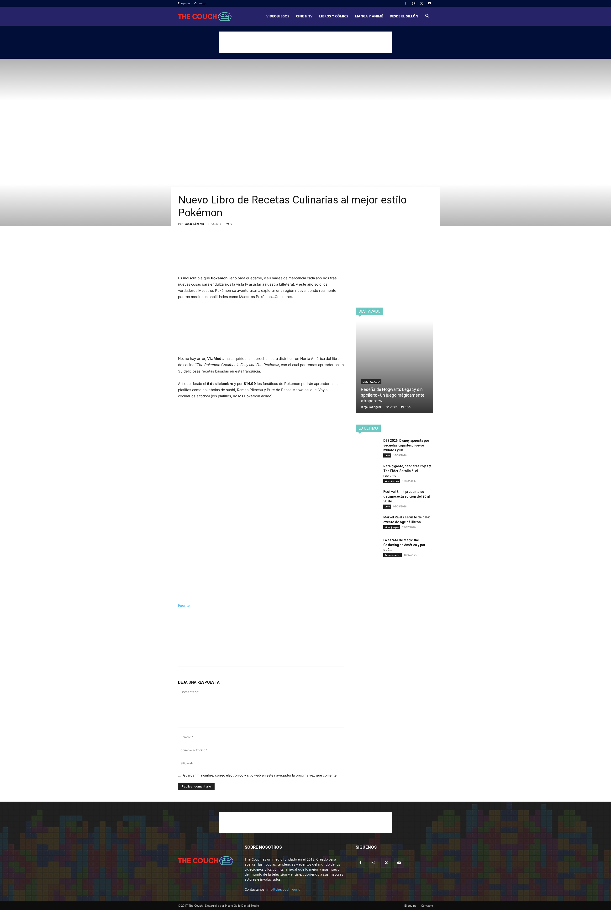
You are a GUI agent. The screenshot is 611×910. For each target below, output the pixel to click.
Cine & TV (304, 16)
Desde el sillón (404, 16)
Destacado (371, 381)
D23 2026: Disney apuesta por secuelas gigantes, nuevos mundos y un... (406, 445)
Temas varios (392, 555)
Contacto (199, 3)
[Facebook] (405, 3)
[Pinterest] (205, 242)
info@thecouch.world (283, 889)
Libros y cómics (333, 16)
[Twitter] (421, 3)
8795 (408, 407)
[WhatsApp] (216, 242)
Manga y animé (369, 16)
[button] (427, 16)
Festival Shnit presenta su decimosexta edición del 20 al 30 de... (406, 496)
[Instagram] (413, 3)
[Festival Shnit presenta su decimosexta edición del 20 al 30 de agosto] (367, 497)
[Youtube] (429, 3)
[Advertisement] (305, 42)
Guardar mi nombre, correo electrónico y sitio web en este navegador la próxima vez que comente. (260, 775)
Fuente (184, 605)
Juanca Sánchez (194, 223)
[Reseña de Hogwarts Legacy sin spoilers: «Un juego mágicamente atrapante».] (394, 367)
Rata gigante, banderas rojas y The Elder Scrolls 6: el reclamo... (407, 471)
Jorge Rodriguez (371, 407)
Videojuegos (277, 16)
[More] (227, 242)
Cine (387, 455)
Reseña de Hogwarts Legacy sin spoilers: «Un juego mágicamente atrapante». (392, 395)
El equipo (184, 3)
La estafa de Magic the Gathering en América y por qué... (404, 545)
